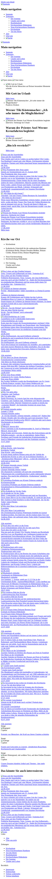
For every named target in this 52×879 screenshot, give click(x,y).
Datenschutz (10, 872)
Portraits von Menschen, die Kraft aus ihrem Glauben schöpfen (25, 734)
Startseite (9, 14)
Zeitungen (10, 16)
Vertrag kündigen (12, 876)
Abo (7, 34)
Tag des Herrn (16, 32)
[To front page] (4, 832)
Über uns (9, 36)
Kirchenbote (15, 29)
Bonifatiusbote (16, 23)
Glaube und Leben (18, 21)
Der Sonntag (15, 19)
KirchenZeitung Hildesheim (16, 857)
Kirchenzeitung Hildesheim (21, 25)
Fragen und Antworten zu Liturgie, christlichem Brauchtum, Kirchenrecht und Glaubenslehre (24, 748)
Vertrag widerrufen (13, 874)
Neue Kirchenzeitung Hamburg (23, 27)
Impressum (10, 869)
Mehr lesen (10, 98)
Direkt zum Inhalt (7, 2)
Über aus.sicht (11, 840)
